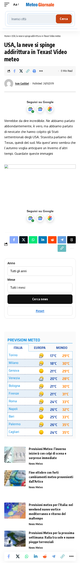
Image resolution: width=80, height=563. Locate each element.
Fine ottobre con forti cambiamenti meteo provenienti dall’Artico (51, 477)
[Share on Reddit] (44, 556)
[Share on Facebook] (14, 71)
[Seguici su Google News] (40, 109)
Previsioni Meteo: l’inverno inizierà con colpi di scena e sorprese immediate (47, 453)
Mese (11, 279)
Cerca (64, 19)
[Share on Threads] (71, 239)
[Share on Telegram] (53, 556)
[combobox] (32, 18)
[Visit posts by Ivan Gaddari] (8, 83)
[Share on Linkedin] (35, 556)
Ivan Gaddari (22, 83)
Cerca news (40, 299)
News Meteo (36, 463)
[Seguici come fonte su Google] (30, 109)
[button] (8, 4)
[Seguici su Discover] (50, 109)
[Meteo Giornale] (40, 4)
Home (7, 36)
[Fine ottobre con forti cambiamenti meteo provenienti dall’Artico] (15, 478)
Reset (40, 311)
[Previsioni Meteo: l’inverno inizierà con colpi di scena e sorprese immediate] (15, 455)
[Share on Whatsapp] (26, 556)
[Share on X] (21, 71)
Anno (11, 263)
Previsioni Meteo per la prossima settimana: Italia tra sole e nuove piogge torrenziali (51, 537)
